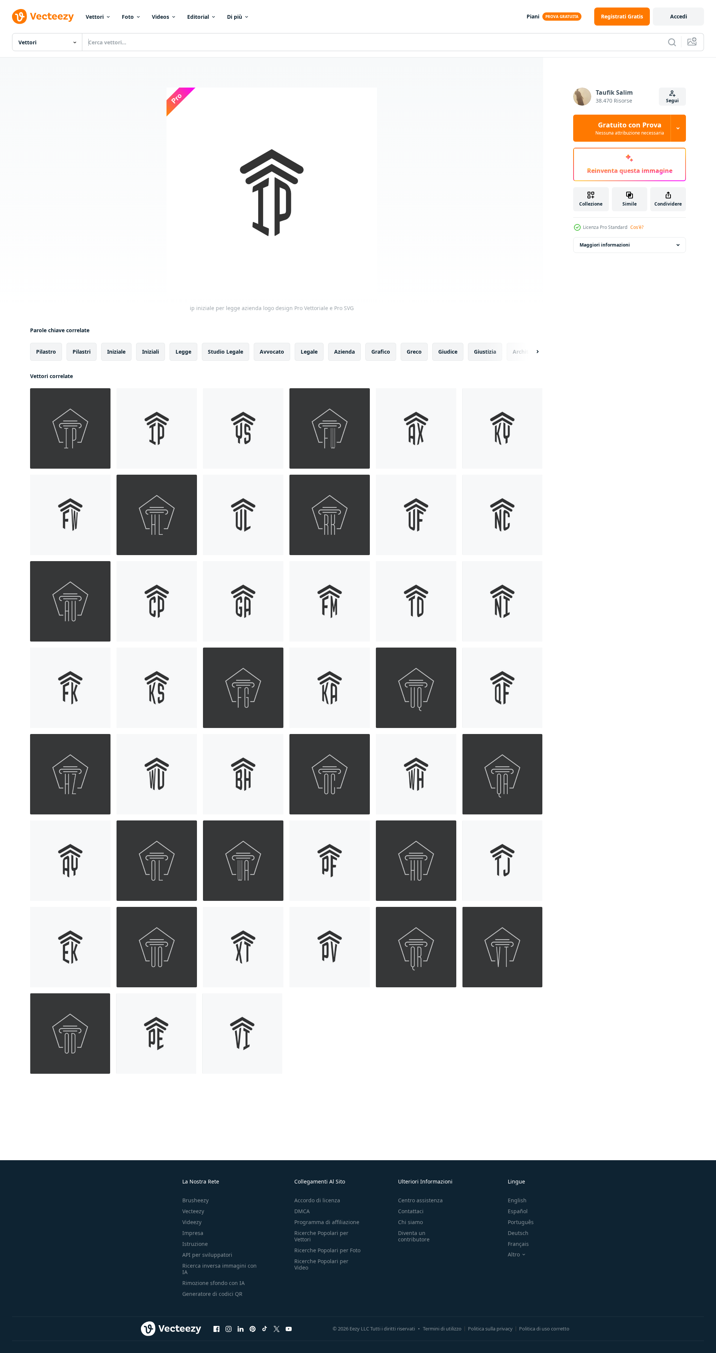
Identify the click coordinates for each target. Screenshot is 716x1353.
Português (521, 1222)
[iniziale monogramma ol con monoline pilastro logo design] (157, 860)
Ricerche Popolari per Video (321, 1264)
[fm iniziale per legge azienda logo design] (329, 601)
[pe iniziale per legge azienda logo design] (156, 1033)
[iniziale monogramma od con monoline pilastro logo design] (70, 1033)
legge (183, 351)
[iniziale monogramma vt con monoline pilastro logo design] (502, 947)
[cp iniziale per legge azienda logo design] (157, 601)
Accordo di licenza (317, 1200)
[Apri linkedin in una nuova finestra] (241, 1329)
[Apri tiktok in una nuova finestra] (265, 1329)
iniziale (116, 351)
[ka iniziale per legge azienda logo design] (329, 688)
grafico (380, 351)
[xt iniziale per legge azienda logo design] (243, 947)
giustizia (485, 351)
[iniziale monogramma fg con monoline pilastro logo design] (243, 688)
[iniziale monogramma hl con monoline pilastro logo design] (157, 515)
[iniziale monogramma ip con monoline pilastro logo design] (70, 428)
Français (518, 1243)
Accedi (678, 16)
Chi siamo (410, 1222)
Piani (533, 16)
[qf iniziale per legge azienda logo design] (502, 688)
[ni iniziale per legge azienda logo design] (502, 601)
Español (518, 1211)
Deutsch (518, 1232)
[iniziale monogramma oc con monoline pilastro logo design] (329, 774)
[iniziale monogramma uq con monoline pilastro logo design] (416, 688)
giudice (447, 351)
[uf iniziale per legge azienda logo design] (416, 515)
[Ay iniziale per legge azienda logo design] (70, 860)
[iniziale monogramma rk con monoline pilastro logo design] (329, 515)
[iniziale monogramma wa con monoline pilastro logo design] (243, 860)
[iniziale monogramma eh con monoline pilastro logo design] (416, 860)
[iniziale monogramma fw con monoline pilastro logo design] (329, 428)
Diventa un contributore (414, 1236)
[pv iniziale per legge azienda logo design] (329, 947)
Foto (128, 16)
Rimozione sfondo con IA (213, 1282)
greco (414, 351)
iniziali (150, 351)
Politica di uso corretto (544, 1328)
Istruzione (195, 1243)
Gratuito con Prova (629, 128)
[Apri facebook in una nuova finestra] (216, 1329)
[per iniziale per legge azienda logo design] (416, 601)
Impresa (192, 1232)
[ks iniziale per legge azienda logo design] (157, 688)
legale (309, 351)
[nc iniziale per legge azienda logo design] (502, 515)
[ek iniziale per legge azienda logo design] (70, 947)
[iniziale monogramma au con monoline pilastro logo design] (70, 601)
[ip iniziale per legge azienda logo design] (157, 428)
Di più (234, 16)
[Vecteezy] (43, 16)
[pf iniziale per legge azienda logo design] (329, 860)
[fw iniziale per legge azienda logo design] (70, 515)
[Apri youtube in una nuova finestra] (289, 1329)
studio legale (225, 351)
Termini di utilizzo (442, 1328)
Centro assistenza (420, 1200)
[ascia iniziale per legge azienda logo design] (416, 428)
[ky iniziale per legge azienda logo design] (502, 428)
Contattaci (411, 1211)
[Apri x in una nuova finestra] (277, 1329)
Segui (672, 100)
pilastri (82, 351)
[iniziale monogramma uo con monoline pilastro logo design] (157, 947)
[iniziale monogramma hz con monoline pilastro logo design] (70, 774)
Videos (160, 16)
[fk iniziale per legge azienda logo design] (70, 688)
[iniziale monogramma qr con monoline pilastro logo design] (416, 947)
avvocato (272, 351)
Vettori (95, 16)
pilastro (46, 351)
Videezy (191, 1222)
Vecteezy (193, 1211)
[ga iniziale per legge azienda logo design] (243, 601)
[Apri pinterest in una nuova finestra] (253, 1329)
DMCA (302, 1211)
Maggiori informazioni (605, 245)
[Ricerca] (672, 42)
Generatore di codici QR (212, 1293)
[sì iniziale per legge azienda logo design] (243, 428)
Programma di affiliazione (326, 1222)
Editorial (198, 16)
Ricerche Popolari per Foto (327, 1250)
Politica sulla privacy (490, 1328)
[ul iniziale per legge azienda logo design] (243, 515)
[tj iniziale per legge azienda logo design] (502, 860)
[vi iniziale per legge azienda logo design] (242, 1033)
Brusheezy (195, 1200)
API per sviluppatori (207, 1254)
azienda (344, 351)
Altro (514, 1255)
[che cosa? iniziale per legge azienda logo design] (416, 774)
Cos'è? (636, 227)
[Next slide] (531, 352)
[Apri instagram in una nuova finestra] (229, 1329)
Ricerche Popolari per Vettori (321, 1236)
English (517, 1200)
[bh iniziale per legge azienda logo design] (243, 774)
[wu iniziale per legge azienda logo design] (157, 774)
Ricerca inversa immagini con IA (219, 1269)
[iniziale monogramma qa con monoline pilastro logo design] (502, 774)
